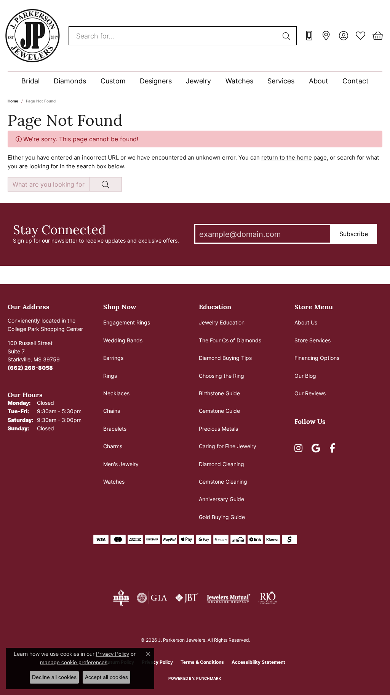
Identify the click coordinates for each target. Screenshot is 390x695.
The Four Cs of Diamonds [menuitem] (230, 340)
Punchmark (208, 678)
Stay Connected (59, 229)
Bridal (30, 81)
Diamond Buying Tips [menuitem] (225, 358)
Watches (239, 81)
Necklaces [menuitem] (116, 393)
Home (13, 101)
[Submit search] (287, 36)
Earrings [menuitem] (113, 358)
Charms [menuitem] (112, 446)
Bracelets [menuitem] (114, 429)
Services (280, 81)
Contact (355, 81)
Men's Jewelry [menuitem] (121, 464)
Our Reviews (310, 393)
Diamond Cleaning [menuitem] (221, 464)
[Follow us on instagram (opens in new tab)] (298, 448)
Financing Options (316, 358)
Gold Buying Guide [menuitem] (222, 517)
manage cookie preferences (73, 662)
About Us (305, 322)
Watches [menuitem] (114, 482)
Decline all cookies (54, 677)
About (318, 81)
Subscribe (353, 234)
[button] (343, 35)
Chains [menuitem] (111, 411)
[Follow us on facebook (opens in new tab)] (332, 448)
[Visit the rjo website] (267, 597)
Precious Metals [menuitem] (218, 429)
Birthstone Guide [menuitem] (219, 393)
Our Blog (305, 376)
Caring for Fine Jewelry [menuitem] (227, 446)
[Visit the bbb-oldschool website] (121, 597)
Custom (113, 81)
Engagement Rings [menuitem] (126, 322)
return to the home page (294, 157)
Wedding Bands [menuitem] (122, 340)
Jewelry (198, 81)
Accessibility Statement (258, 662)
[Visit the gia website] (152, 597)
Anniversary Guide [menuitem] (221, 499)
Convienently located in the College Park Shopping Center (45, 324)
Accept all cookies (106, 677)
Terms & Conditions (202, 662)
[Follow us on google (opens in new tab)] (316, 448)
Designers (156, 81)
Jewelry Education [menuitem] (222, 322)
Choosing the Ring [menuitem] (221, 376)
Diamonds (70, 81)
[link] (309, 35)
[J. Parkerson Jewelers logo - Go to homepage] (32, 35)
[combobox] (174, 36)
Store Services (312, 340)
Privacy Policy (112, 654)
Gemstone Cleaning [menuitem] (223, 482)
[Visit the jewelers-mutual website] (228, 597)
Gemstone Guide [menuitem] (219, 411)
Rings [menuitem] (110, 376)
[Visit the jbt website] (187, 597)
